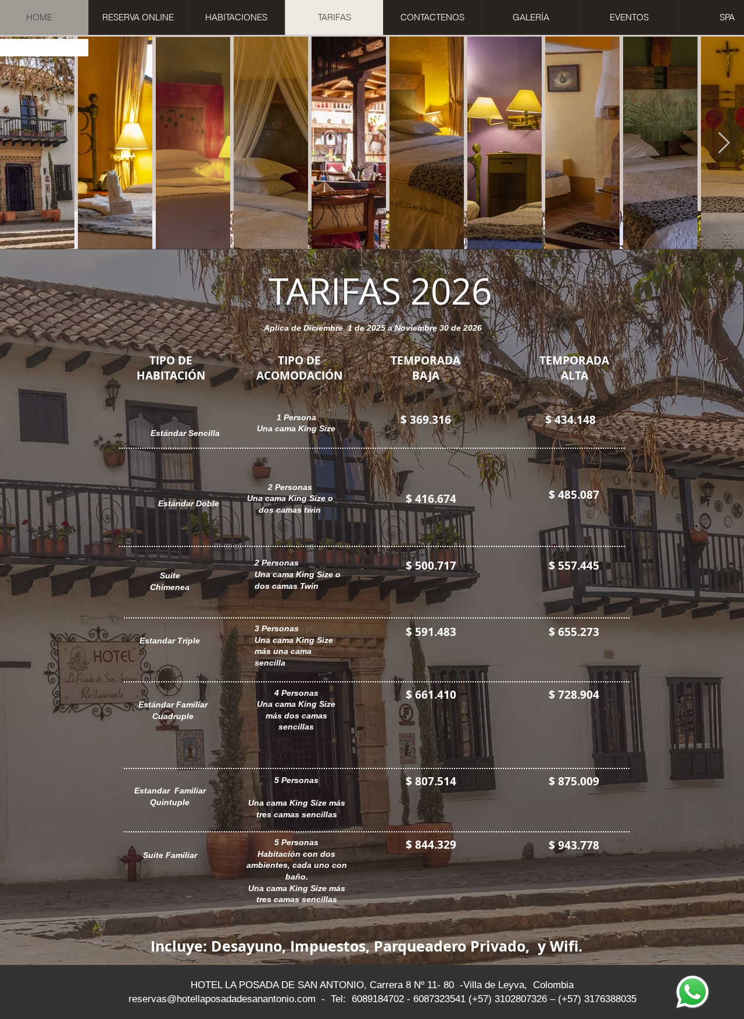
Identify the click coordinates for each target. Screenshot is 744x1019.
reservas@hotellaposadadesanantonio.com (222, 998)
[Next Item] (724, 143)
